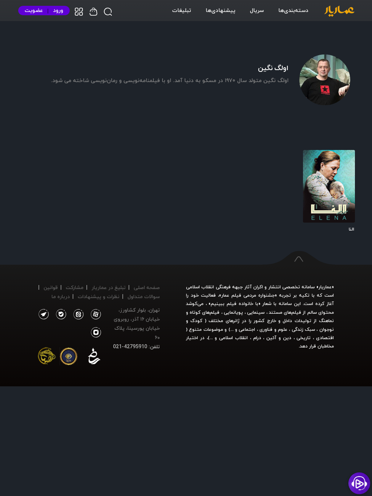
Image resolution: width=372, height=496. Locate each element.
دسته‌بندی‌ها (293, 10)
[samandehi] (94, 357)
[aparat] (94, 314)
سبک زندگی (303, 329)
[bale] (59, 314)
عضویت (34, 10)
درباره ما (61, 296)
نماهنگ (326, 321)
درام (257, 338)
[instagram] (96, 332)
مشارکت (75, 287)
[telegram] (43, 314)
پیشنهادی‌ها (220, 10)
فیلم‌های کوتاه (204, 312)
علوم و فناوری (273, 329)
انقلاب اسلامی (232, 338)
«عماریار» (325, 287)
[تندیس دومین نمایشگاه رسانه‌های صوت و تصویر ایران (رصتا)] (47, 357)
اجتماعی (246, 329)
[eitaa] (77, 314)
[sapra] (69, 357)
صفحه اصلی (147, 287)
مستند (275, 312)
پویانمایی (233, 312)
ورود (58, 10)
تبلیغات (181, 10)
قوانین (51, 287)
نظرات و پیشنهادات (99, 296)
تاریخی (303, 338)
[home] (339, 11)
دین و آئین (278, 338)
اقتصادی (325, 338)
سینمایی (255, 312)
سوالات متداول (144, 296)
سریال (257, 10)
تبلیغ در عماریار (109, 287)
